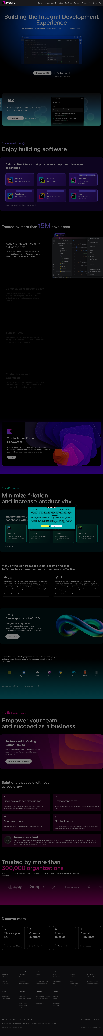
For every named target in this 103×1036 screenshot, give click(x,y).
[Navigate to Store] (96, 3)
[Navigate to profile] (93, 3)
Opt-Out (63, 523)
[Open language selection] (100, 3)
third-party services (40, 521)
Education (59, 3)
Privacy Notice (48, 520)
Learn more (54, 515)
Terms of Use (60, 520)
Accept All (45, 526)
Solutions (68, 3)
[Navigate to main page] (8, 2)
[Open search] (90, 3)
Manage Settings (56, 526)
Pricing (84, 3)
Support (77, 3)
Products (38, 3)
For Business (49, 3)
